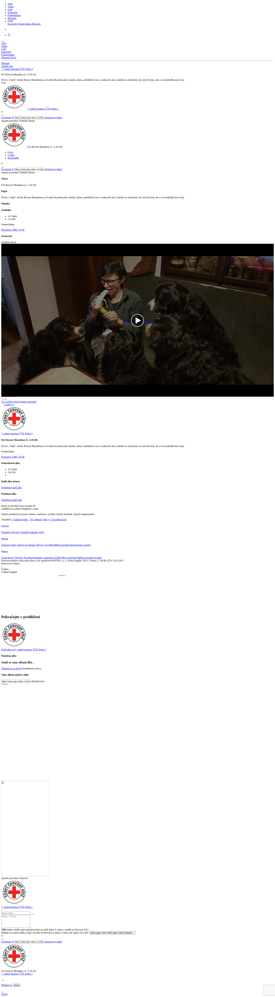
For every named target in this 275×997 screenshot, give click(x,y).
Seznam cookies (82, 545)
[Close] (2, 980)
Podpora (4, 551)
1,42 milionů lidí (58, 519)
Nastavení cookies (10, 563)
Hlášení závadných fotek (89, 557)
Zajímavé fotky (9, 545)
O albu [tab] (11, 155)
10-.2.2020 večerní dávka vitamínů (18, 401)
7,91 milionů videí (38, 519)
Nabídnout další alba (11, 487)
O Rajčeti (5, 526)
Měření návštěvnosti (64, 545)
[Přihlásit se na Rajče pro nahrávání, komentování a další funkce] (9, 35)
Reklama (4, 539)
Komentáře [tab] (13, 158)
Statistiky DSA (36, 532)
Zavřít (16, 985)
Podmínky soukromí (42, 557)
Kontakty (6, 532)
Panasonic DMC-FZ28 (12, 229)
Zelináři (25, 532)
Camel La (9, 404)
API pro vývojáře (44, 545)
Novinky (16, 532)
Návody (19, 557)
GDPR (57, 557)
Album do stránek (26, 545)
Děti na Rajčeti (69, 557)
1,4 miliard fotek (19, 519)
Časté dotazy (8, 557)
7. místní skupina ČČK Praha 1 (17, 974)
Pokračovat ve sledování (137, 320)
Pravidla (28, 557)
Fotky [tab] (11, 152)
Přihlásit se (7, 985)
